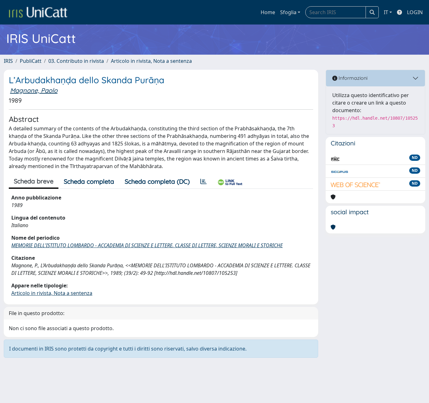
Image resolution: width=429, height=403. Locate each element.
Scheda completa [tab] (89, 181)
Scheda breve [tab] (33, 181)
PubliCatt (30, 60)
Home (268, 12)
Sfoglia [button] (288, 12)
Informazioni (352, 78)
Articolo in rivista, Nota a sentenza (151, 60)
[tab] (203, 181)
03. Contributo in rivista (76, 60)
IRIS (8, 60)
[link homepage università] (38, 12)
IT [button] (386, 12)
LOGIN (415, 12)
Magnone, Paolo (33, 90)
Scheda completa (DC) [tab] (157, 181)
